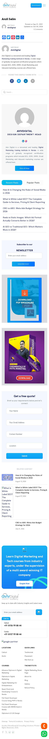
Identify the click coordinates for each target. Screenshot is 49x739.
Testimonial (28, 652)
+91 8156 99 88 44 (12, 624)
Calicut (4, 652)
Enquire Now (24, 583)
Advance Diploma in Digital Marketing (12, 671)
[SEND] (39, 612)
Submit (24, 456)
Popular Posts (33, 182)
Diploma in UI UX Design (11, 713)
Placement (28, 656)
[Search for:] (24, 92)
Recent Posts (12, 182)
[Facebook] (12, 81)
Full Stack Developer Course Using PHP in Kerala (12, 699)
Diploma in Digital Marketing (8, 677)
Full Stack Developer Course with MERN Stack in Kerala (12, 707)
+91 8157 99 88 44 (12, 633)
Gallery (27, 684)
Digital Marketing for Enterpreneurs (9, 684)
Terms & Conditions (16, 721)
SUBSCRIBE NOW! (23, 264)
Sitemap (5, 721)
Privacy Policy (29, 721)
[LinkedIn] (26, 81)
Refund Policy (29, 688)
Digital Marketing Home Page (33, 671)
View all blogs (24, 168)
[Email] (33, 81)
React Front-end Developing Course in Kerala (10, 691)
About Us (27, 676)
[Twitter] (19, 81)
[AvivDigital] (10, 5)
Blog (26, 680)
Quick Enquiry (36, 5)
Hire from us (28, 660)
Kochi (4, 656)
